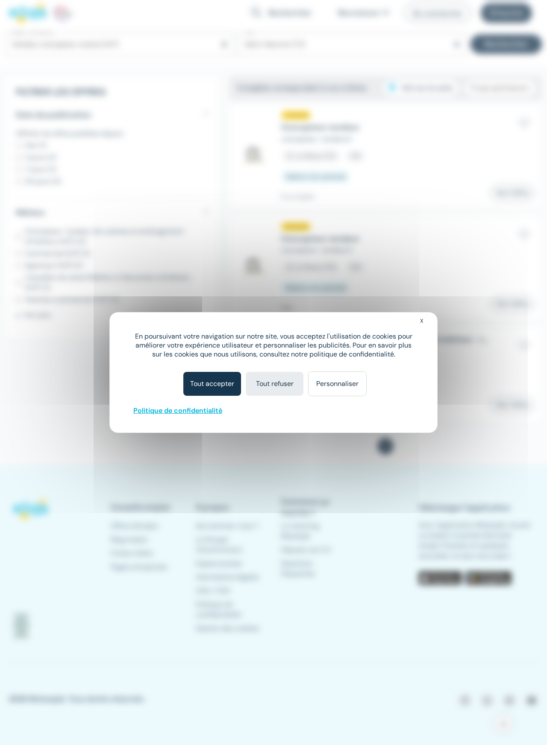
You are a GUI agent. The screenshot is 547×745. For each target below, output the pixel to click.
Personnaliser (337, 383)
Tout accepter (212, 383)
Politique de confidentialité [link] (177, 410)
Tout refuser (275, 383)
